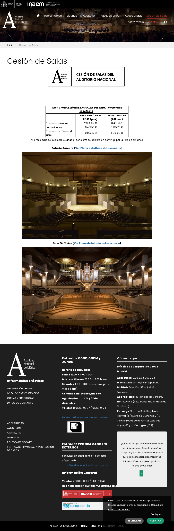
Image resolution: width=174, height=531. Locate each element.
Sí (141, 473)
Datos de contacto (20, 402)
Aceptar (155, 520)
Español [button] (153, 22)
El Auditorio (87, 16)
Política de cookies (19, 442)
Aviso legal (14, 428)
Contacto (14, 432)
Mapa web (13, 437)
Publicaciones (110, 16)
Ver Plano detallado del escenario (98, 148)
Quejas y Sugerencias (20, 398)
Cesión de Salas (156, 16)
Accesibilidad (134, 16)
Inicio (10, 45)
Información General (20, 388)
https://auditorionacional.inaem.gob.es (85, 465)
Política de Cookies (119, 509)
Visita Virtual (136, 22)
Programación (52, 16)
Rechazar (134, 520)
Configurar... (157, 514)
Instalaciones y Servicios (23, 393)
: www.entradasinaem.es (85, 417)
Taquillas (71, 16)
